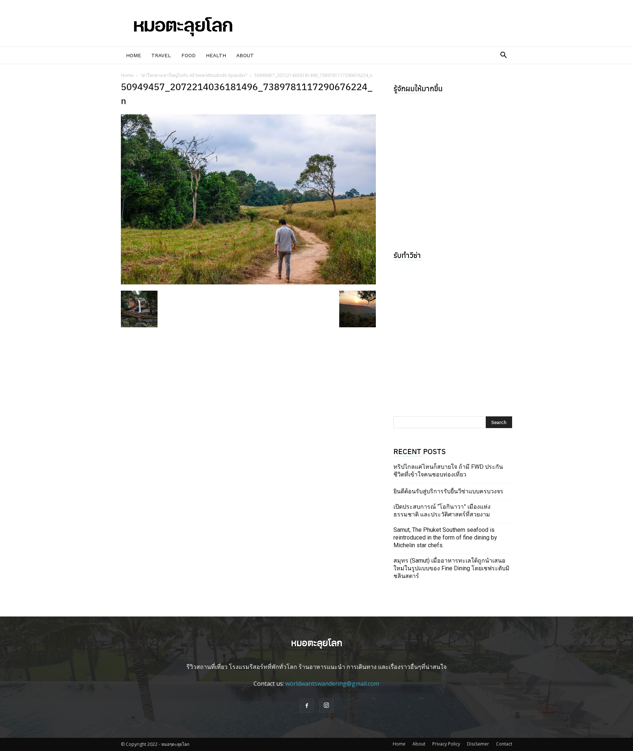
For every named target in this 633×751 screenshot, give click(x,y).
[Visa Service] (452, 333)
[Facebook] (306, 705)
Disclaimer (478, 744)
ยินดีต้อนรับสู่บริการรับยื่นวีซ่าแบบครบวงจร (448, 491)
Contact (504, 744)
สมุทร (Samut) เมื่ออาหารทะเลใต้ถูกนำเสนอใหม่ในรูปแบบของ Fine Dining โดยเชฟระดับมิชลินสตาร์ (451, 568)
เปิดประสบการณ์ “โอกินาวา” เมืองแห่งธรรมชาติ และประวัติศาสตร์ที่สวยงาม (442, 510)
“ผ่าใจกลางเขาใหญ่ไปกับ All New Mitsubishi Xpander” (194, 75)
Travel (161, 55)
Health (216, 55)
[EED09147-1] (452, 166)
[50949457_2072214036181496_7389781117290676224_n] (248, 282)
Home (133, 55)
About (245, 55)
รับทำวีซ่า (407, 255)
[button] (503, 56)
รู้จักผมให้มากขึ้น (418, 88)
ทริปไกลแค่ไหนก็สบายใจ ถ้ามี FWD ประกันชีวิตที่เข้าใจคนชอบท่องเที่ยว (448, 470)
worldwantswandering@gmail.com (332, 684)
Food (188, 55)
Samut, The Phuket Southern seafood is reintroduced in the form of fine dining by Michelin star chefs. (445, 537)
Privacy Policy (446, 744)
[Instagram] (326, 705)
